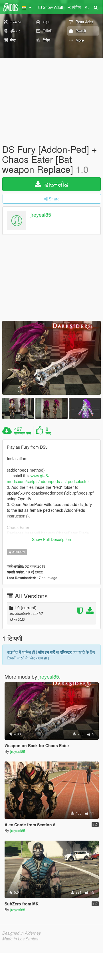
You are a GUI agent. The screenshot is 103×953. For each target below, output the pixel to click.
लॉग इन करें (46, 652)
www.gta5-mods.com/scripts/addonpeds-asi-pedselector (48, 478)
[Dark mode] (87, 7)
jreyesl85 (41, 214)
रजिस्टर (66, 652)
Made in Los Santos (20, 939)
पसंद (48, 433)
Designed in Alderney (21, 933)
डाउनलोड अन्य (22, 433)
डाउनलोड (55, 184)
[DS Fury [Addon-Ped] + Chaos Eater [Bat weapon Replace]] (51, 358)
